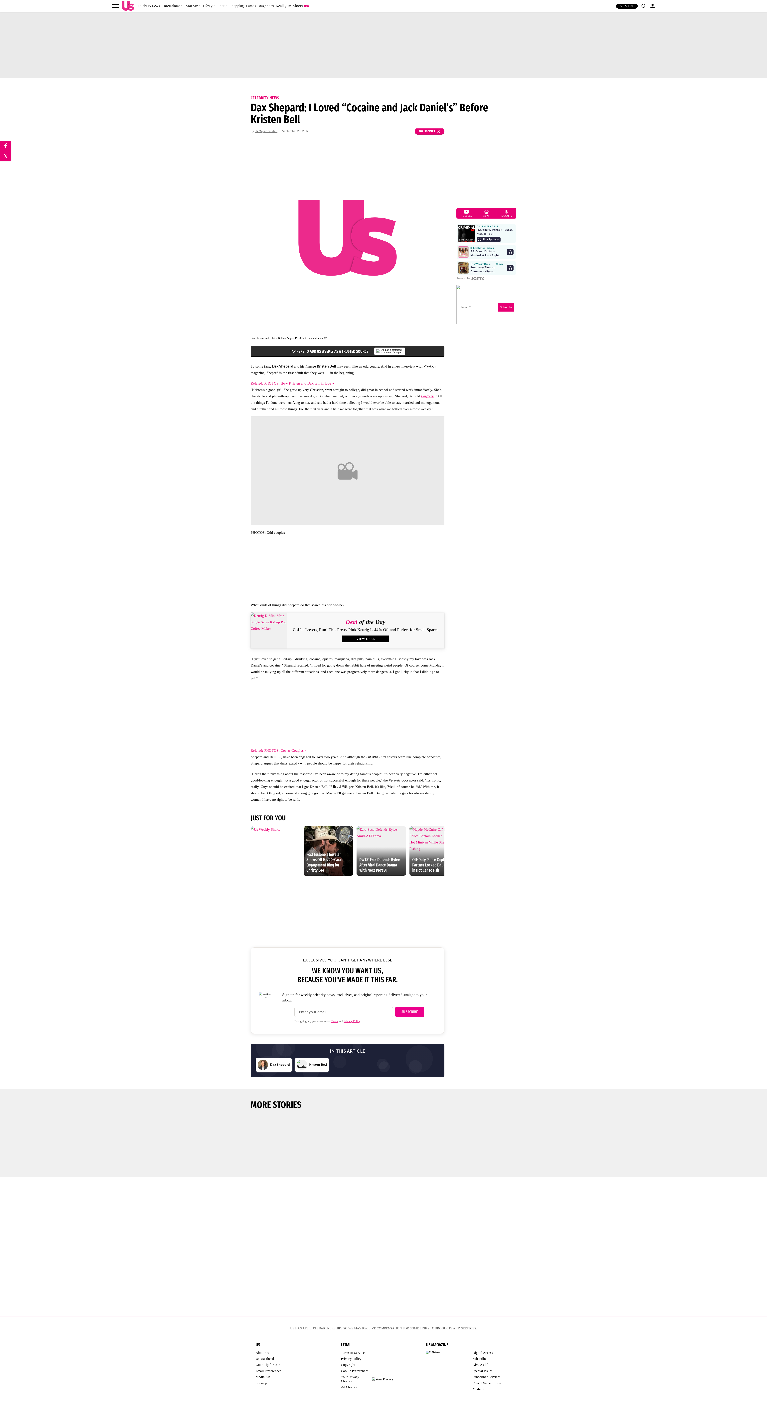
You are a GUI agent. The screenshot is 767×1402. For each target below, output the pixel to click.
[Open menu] (115, 6)
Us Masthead (265, 1359)
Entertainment (173, 6)
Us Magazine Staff (266, 131)
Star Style (193, 6)
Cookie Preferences (355, 1371)
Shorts (298, 6)
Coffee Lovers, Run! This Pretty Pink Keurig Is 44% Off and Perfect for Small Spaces (365, 629)
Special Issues (483, 1371)
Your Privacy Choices (350, 1379)
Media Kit (263, 1377)
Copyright (348, 1365)
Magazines (266, 6)
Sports (222, 6)
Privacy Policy (352, 1021)
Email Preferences (268, 1371)
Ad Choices (349, 1387)
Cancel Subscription (487, 1383)
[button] (643, 6)
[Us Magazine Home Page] (128, 6)
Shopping (237, 6)
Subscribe (626, 6)
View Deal (365, 639)
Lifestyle (209, 6)
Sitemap (261, 1383)
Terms (334, 1021)
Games (251, 6)
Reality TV (283, 6)
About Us (262, 1353)
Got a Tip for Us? (268, 1365)
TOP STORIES (427, 131)
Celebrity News (149, 6)
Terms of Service (353, 1353)
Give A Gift (481, 1365)
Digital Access (483, 1353)
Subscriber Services (487, 1377)
